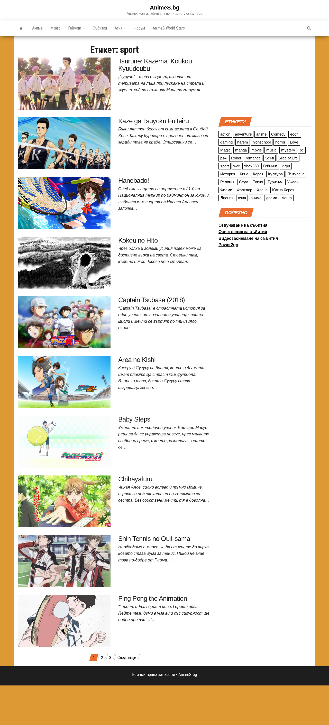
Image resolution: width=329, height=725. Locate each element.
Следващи (126, 657)
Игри (286, 166)
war (236, 166)
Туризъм (275, 182)
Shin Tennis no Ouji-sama (154, 538)
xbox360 (251, 166)
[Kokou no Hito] (64, 262)
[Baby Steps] (64, 441)
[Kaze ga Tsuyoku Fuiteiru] (64, 142)
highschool (262, 142)
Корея (258, 174)
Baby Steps (134, 419)
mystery (288, 150)
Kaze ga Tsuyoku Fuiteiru (153, 121)
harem (242, 142)
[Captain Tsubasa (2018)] (64, 322)
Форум (139, 28)
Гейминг (75, 28)
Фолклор (244, 190)
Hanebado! (133, 180)
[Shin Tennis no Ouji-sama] (64, 560)
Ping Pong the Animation (152, 598)
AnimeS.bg (164, 7)
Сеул (243, 182)
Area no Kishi (137, 360)
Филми (226, 190)
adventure (243, 134)
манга (287, 198)
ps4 (223, 158)
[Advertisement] (264, 76)
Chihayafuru (135, 479)
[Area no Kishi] (64, 381)
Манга (55, 28)
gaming (226, 142)
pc (302, 150)
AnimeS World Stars (169, 28)
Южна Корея (283, 190)
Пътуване (296, 174)
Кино (244, 174)
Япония (226, 198)
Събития (100, 28)
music (271, 150)
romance (253, 158)
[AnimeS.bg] (21, 28)
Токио (258, 182)
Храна (262, 190)
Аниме (37, 28)
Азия (119, 28)
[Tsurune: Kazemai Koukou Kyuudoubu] (64, 83)
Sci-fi (269, 158)
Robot (236, 158)
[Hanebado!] (64, 202)
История (227, 174)
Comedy (278, 134)
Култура (275, 174)
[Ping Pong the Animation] (64, 620)
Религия (227, 182)
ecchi (294, 134)
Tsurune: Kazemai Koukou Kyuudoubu (155, 64)
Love (294, 142)
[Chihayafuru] (64, 500)
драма (271, 198)
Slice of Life (288, 158)
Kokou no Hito (138, 240)
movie (256, 150)
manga (241, 150)
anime (261, 134)
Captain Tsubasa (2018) (151, 300)
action (225, 134)
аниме (256, 198)
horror (280, 142)
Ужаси (292, 182)
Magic (225, 150)
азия (242, 198)
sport (224, 166)
